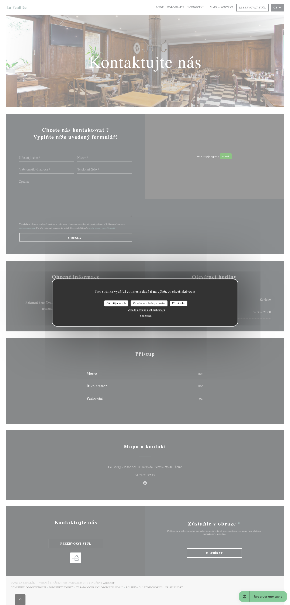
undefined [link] (146, 315)
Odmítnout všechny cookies (149, 303)
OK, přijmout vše (116, 303)
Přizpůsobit (178, 303)
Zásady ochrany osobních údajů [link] (146, 310)
